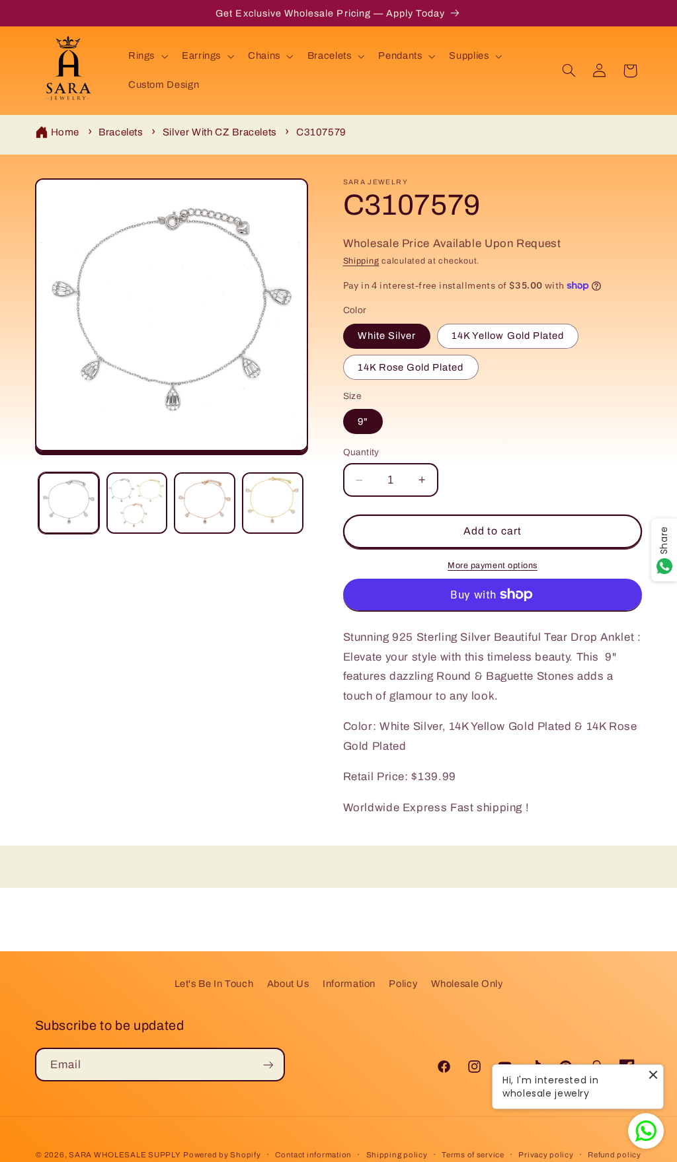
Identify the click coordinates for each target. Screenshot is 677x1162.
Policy (403, 983)
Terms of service (473, 1155)
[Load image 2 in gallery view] (136, 502)
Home (65, 132)
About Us (288, 983)
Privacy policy (545, 1155)
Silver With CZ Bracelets (220, 132)
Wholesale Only (467, 983)
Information (349, 983)
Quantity (361, 452)
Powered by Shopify (221, 1155)
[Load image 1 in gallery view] (68, 502)
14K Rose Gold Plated (411, 367)
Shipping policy (397, 1155)
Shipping (361, 261)
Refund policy (614, 1155)
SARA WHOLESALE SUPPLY (124, 1155)
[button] (146, 56)
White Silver (387, 335)
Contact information (313, 1155)
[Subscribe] (268, 1064)
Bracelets (121, 132)
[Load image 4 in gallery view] (272, 502)
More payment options (493, 565)
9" (363, 421)
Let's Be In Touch (214, 983)
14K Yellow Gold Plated (508, 335)
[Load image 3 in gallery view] (204, 502)
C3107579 (321, 132)
